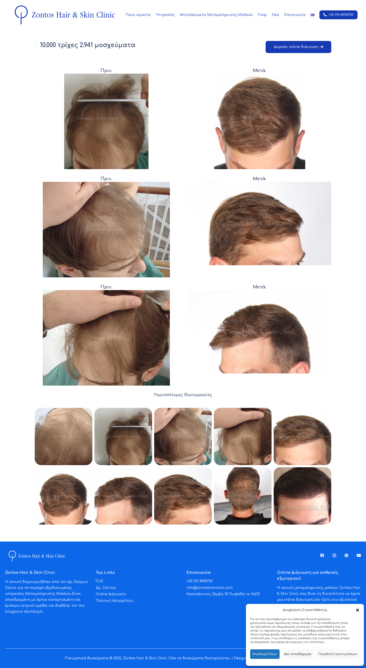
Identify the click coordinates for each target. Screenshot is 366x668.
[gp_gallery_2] (123, 436)
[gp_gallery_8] (183, 496)
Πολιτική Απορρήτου (114, 601)
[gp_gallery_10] (302, 496)
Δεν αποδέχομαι (298, 654)
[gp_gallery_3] (183, 436)
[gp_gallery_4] (243, 436)
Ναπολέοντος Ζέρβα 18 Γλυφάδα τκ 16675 (223, 594)
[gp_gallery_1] (63, 436)
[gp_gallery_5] (302, 436)
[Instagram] (334, 555)
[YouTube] (359, 555)
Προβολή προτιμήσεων (337, 654)
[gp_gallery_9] (243, 496)
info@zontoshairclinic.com (209, 588)
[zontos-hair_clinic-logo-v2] (64, 15)
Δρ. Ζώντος (106, 588)
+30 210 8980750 (199, 581)
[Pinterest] (346, 555)
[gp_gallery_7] (123, 496)
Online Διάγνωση (111, 594)
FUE (99, 581)
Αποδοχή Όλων (264, 654)
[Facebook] (322, 555)
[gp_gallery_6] (63, 496)
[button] (357, 610)
